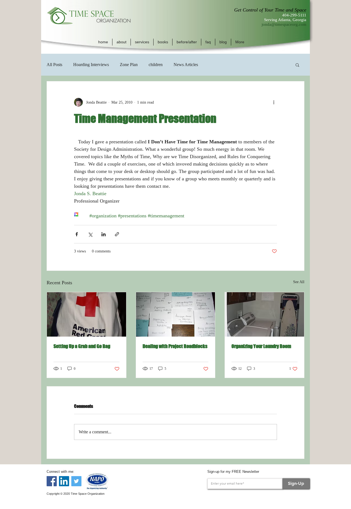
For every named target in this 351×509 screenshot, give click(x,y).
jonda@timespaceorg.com (284, 24)
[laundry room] (264, 314)
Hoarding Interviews (91, 64)
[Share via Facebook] (76, 234)
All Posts (54, 64)
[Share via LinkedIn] (103, 234)
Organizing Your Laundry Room (261, 346)
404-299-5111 (294, 15)
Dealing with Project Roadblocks (175, 346)
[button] (121, 42)
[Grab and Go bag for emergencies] (86, 314)
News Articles (186, 64)
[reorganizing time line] (175, 314)
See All (298, 282)
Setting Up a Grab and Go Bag (81, 346)
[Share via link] (117, 234)
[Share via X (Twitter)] (90, 234)
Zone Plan (129, 64)
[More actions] (273, 102)
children (156, 64)
